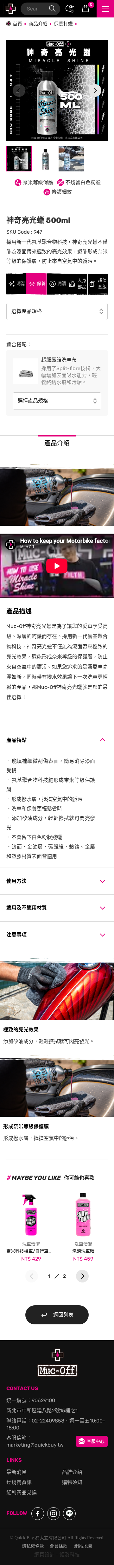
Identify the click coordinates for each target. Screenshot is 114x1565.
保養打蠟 (63, 24)
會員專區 (70, 9)
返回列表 (63, 1315)
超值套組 (102, 284)
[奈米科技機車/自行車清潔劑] (30, 1213)
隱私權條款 (33, 1546)
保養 (41, 283)
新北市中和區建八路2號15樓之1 (42, 1411)
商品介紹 (38, 24)
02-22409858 (48, 1421)
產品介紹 (57, 443)
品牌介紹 (72, 1472)
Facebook (37, 1513)
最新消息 (16, 1472)
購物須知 (72, 1482)
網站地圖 (83, 1546)
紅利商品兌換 (21, 1492)
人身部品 (82, 284)
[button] (95, 90)
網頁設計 (44, 1555)
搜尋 (52, 9)
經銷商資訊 (19, 1482)
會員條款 (58, 1546)
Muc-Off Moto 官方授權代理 (10, 9)
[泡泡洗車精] (83, 1213)
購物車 (91, 5)
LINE (69, 1513)
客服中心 (95, 1441)
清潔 (20, 283)
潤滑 (61, 283)
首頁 (17, 24)
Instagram (53, 1513)
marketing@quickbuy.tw (35, 1445)
